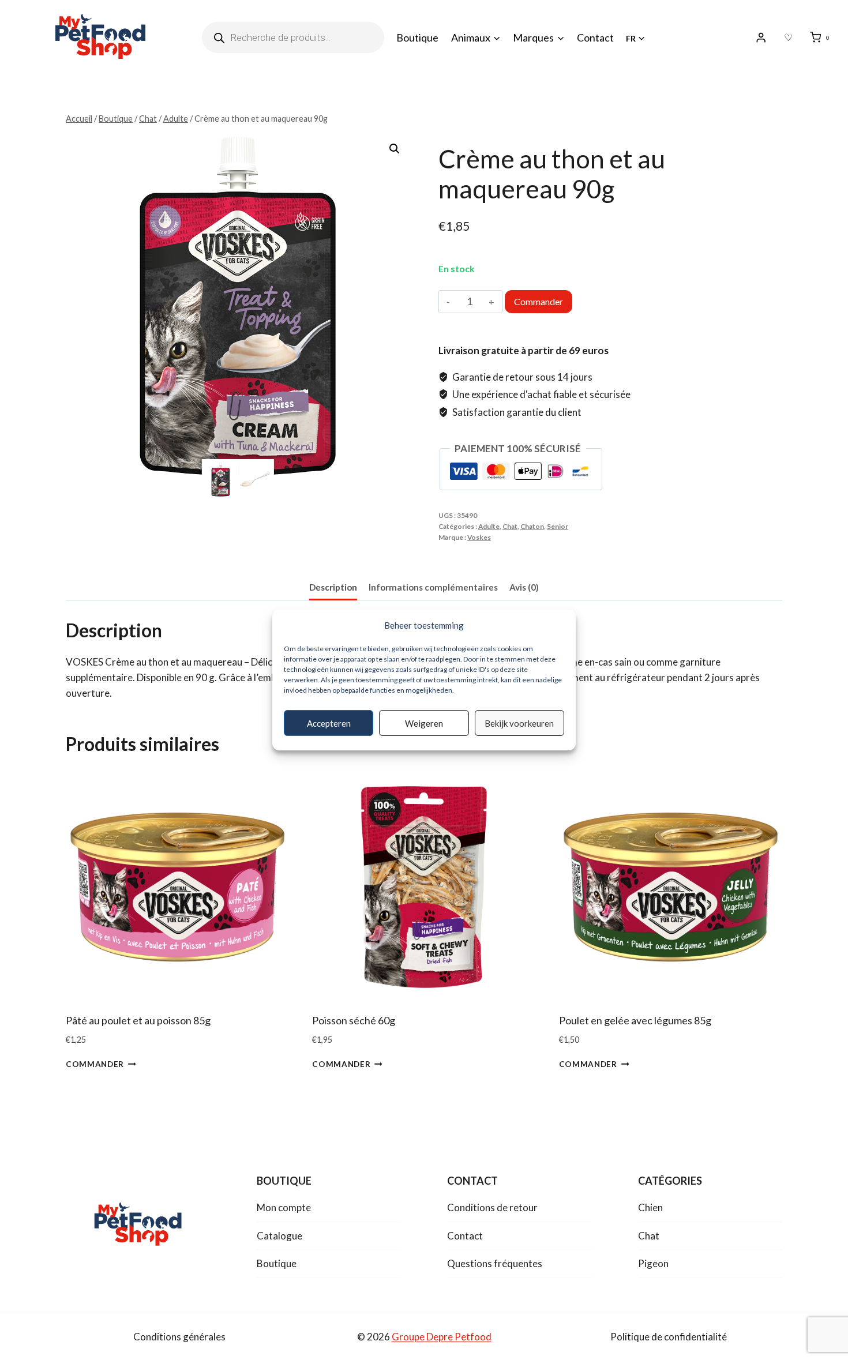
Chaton (532, 526)
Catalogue (279, 1236)
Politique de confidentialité (668, 1337)
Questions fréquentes (494, 1263)
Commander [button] (95, 1064)
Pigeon (653, 1263)
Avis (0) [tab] (524, 587)
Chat (509, 526)
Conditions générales (179, 1337)
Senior (557, 526)
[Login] (761, 38)
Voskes (479, 537)
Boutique (417, 37)
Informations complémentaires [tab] (433, 587)
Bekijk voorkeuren (519, 723)
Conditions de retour (492, 1207)
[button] (394, 148)
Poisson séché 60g (353, 1020)
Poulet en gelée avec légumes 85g (635, 1020)
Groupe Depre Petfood (441, 1337)
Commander (538, 301)
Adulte (489, 526)
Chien (650, 1207)
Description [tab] (333, 587)
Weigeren (424, 723)
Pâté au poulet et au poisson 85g (138, 1020)
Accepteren (329, 723)
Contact (595, 37)
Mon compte (284, 1207)
